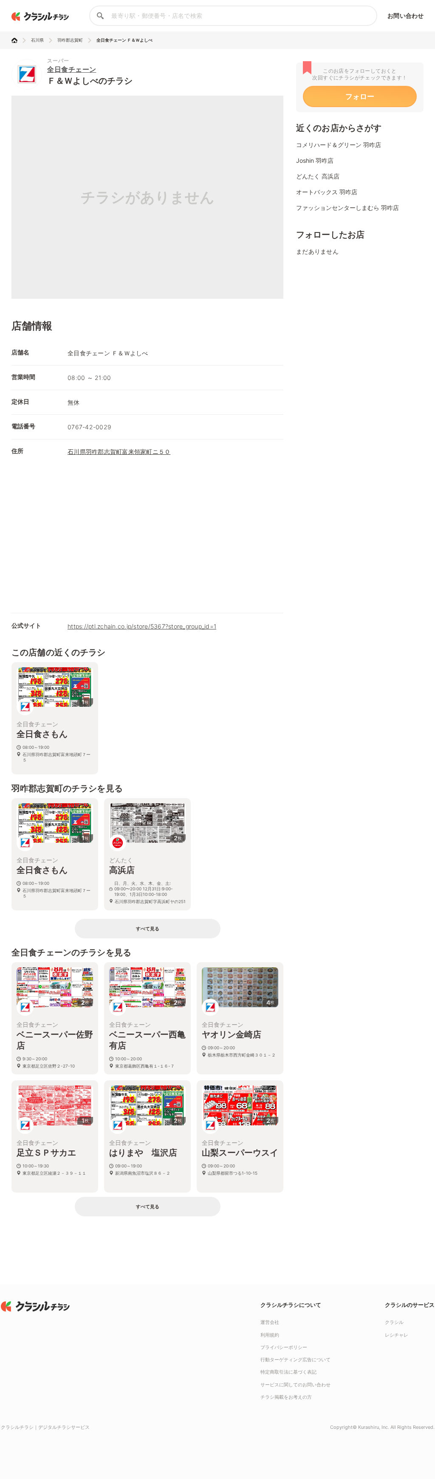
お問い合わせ (405, 15)
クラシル (394, 1322)
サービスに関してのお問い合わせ (295, 1385)
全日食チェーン (71, 69)
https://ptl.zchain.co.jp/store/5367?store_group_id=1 (142, 626)
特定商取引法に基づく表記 (288, 1372)
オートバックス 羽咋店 (326, 192)
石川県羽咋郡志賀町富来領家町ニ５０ (119, 451)
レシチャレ (396, 1335)
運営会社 (269, 1322)
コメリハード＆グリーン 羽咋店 (338, 144)
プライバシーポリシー (283, 1347)
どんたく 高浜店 (317, 176)
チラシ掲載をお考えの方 (286, 1397)
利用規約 (269, 1335)
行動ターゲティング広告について (295, 1360)
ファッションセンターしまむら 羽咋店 (347, 207)
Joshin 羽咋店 (314, 160)
